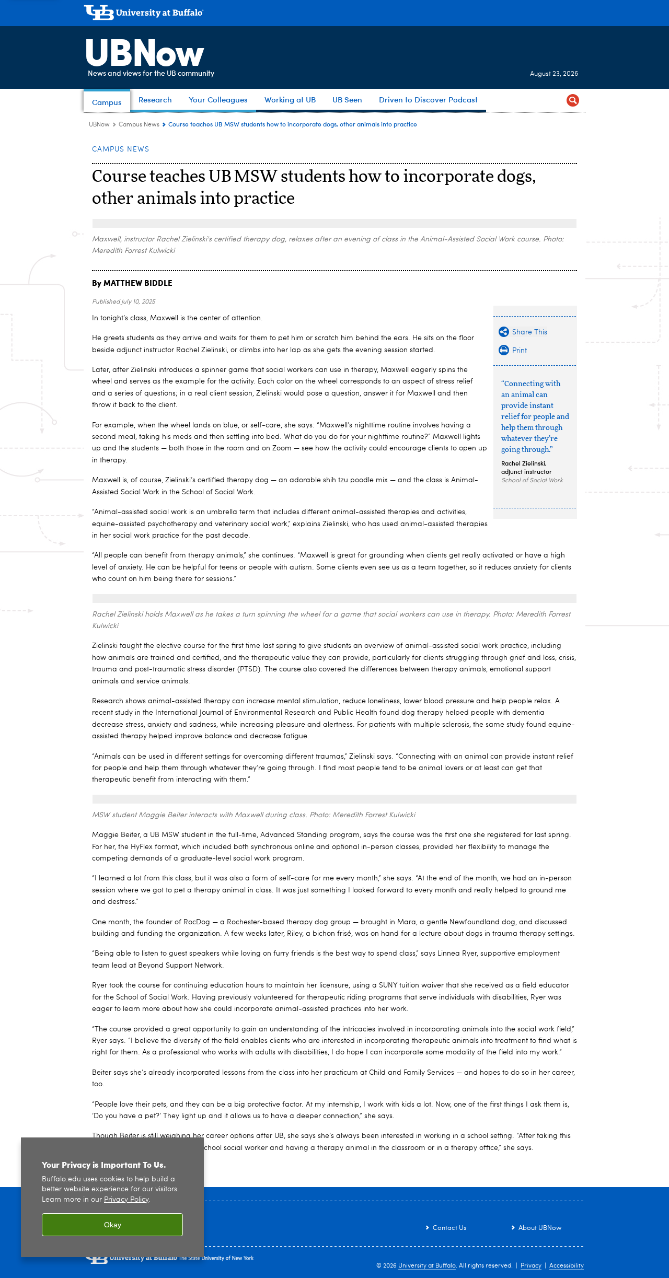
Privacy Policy (126, 1200)
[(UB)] (334, 14)
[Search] (572, 100)
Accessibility (566, 1266)
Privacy (531, 1266)
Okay (112, 1225)
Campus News (139, 125)
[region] (112, 1197)
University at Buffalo (427, 1266)
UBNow (143, 49)
